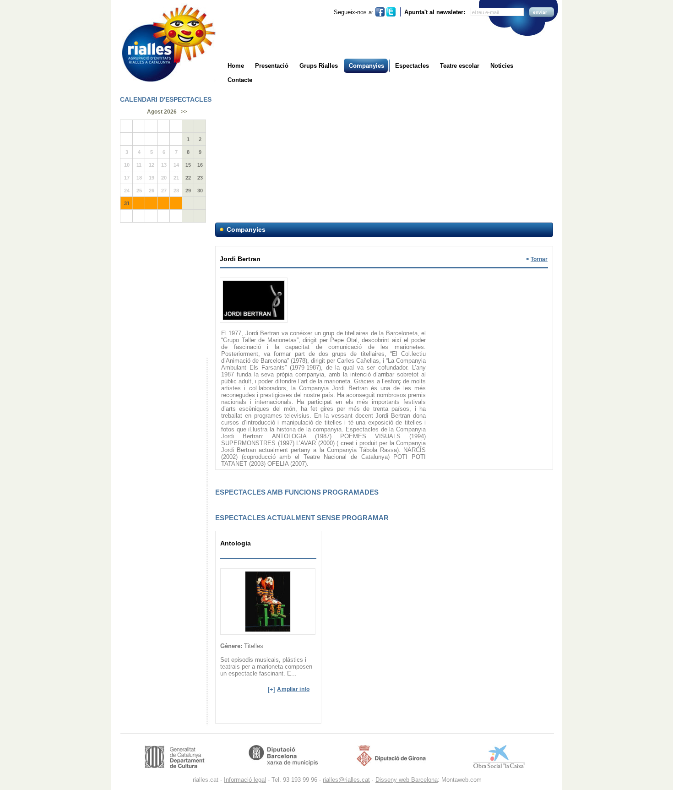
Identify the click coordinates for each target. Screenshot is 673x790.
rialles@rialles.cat (346, 779)
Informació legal (245, 779)
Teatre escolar (459, 65)
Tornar (539, 259)
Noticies (501, 65)
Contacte (240, 79)
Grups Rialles (318, 65)
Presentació (271, 65)
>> (184, 112)
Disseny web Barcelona (406, 779)
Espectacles (412, 65)
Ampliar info (293, 689)
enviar (540, 12)
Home (236, 65)
